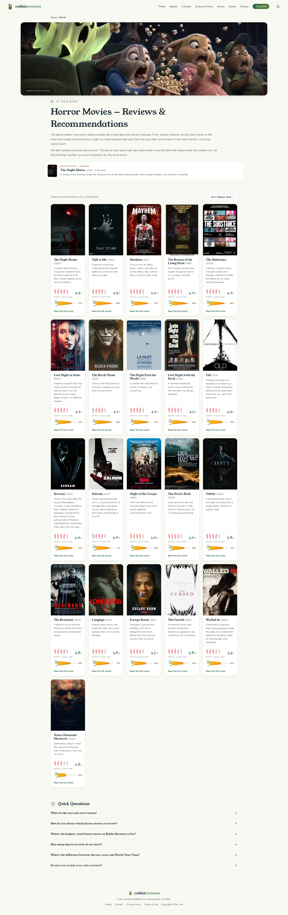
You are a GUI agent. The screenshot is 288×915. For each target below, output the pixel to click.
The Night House (65, 260)
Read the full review (64, 311)
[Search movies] (278, 6)
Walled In (213, 620)
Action (220, 6)
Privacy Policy (133, 904)
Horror (174, 6)
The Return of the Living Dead (180, 261)
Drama (232, 6)
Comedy (186, 6)
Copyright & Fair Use (172, 904)
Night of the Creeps (143, 494)
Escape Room (139, 620)
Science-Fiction (204, 6)
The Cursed (176, 620)
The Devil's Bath (179, 494)
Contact (119, 904)
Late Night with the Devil (181, 377)
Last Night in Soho (67, 375)
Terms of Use (151, 904)
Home (54, 17)
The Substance (216, 260)
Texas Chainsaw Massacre (65, 737)
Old (208, 375)
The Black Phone (103, 375)
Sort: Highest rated (221, 197)
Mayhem (136, 260)
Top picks (261, 6)
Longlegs (98, 620)
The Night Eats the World (143, 377)
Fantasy (244, 6)
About (108, 904)
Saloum (97, 494)
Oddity (211, 494)
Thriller (162, 6)
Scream (59, 494)
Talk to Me (99, 260)
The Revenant (63, 620)
